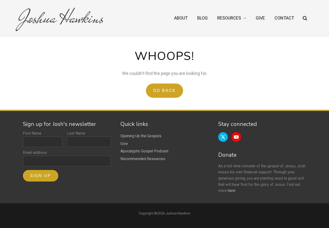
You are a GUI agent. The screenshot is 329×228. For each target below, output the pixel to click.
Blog (202, 17)
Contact (284, 17)
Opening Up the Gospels (140, 136)
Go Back (164, 90)
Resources (229, 17)
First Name (32, 133)
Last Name (76, 133)
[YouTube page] (236, 137)
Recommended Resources (142, 158)
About (181, 17)
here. (232, 190)
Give (260, 17)
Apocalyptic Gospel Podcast (144, 151)
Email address (35, 152)
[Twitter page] (223, 137)
